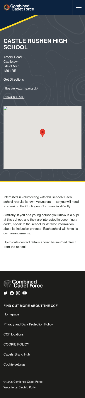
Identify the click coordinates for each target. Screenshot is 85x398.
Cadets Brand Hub (16, 354)
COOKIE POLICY (16, 344)
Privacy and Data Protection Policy (28, 324)
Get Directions (13, 79)
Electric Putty (27, 387)
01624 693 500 (13, 97)
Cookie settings (14, 364)
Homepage (11, 314)
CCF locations (13, 334)
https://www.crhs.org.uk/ (20, 88)
